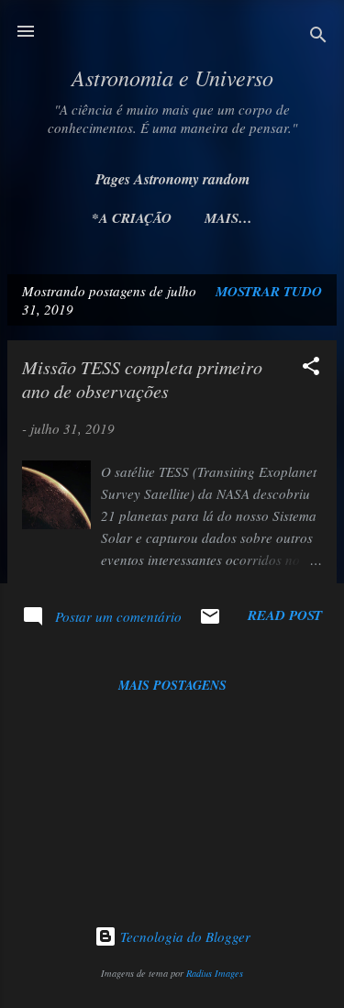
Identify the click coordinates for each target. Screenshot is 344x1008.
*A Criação (132, 217)
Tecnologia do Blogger (183, 936)
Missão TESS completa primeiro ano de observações (142, 379)
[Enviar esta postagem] (210, 622)
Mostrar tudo (269, 291)
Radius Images (214, 973)
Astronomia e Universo (172, 77)
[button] (311, 368)
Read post (285, 615)
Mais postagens (172, 685)
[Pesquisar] (318, 37)
